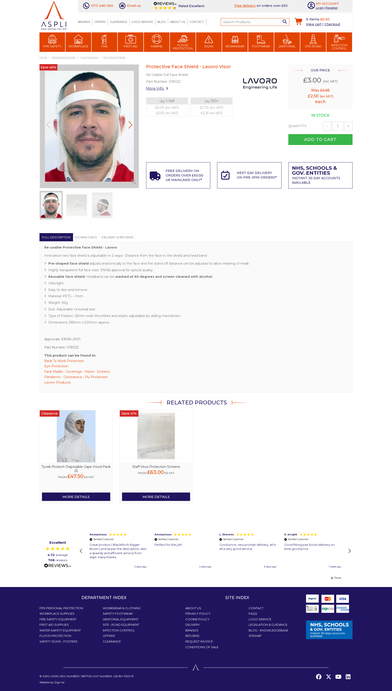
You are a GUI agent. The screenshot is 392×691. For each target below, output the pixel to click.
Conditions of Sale (201, 647)
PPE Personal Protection (61, 608)
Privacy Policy (198, 613)
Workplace (78, 46)
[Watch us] (338, 677)
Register (332, 8)
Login (320, 8)
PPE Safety (52, 46)
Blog (161, 22)
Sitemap (255, 636)
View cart (313, 24)
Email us (134, 6)
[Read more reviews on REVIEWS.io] (57, 565)
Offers (99, 22)
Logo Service (142, 22)
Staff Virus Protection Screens (156, 467)
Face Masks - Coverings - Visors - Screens (77, 372)
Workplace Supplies (56, 613)
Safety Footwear (118, 613)
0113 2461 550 (102, 6)
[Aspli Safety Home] (53, 15)
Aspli (47, 676)
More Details (76, 497)
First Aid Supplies (54, 624)
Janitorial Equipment (120, 619)
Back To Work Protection (64, 361)
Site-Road (313, 46)
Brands (84, 22)
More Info (155, 88)
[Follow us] (328, 677)
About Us (177, 22)
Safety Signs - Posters (58, 641)
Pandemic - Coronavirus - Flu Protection (76, 377)
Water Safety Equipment (60, 630)
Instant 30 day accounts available (316, 176)
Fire (104, 46)
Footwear (261, 46)
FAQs (253, 613)
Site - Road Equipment (121, 624)
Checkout (332, 24)
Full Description (56, 237)
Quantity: (297, 126)
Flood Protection (183, 46)
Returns (192, 636)
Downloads (86, 237)
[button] (130, 124)
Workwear (234, 46)
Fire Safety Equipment (57, 619)
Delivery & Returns (118, 237)
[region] (215, 551)
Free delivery (245, 6)
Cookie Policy (197, 619)
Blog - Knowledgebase (268, 630)
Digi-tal (59, 682)
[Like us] (318, 677)
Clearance (118, 22)
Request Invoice (199, 641)
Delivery (192, 624)
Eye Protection (56, 366)
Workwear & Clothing (122, 608)
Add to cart (320, 139)
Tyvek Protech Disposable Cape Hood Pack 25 (76, 469)
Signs (208, 46)
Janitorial (287, 46)
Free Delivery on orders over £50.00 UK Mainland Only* (184, 175)
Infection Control (339, 46)
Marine (156, 46)
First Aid (131, 46)
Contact (196, 22)
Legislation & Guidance (268, 624)
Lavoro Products (57, 382)
